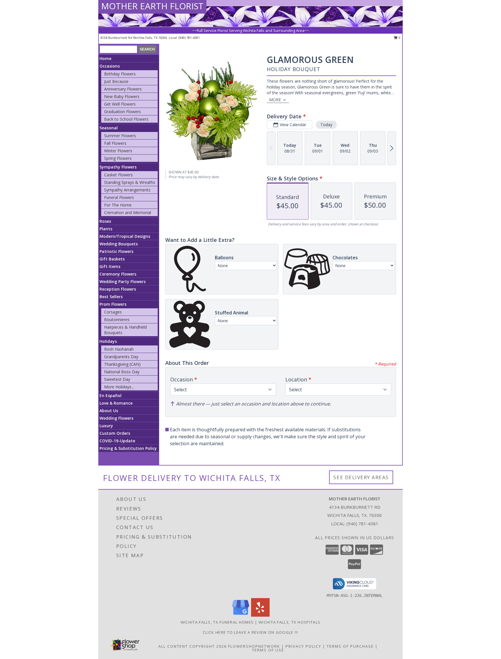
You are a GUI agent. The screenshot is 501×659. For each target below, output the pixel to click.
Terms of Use (268, 650)
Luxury (106, 425)
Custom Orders (114, 433)
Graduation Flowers (122, 111)
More (275, 99)
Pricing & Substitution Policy (128, 448)
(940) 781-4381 (189, 37)
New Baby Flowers (121, 96)
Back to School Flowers (126, 119)
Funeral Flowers (119, 197)
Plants (105, 228)
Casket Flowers (118, 175)
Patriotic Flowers (116, 251)
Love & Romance (115, 403)
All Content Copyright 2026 (192, 646)
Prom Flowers (112, 304)
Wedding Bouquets (118, 244)
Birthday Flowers (120, 74)
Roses (105, 221)
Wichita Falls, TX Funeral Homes (217, 622)
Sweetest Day (117, 379)
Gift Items (109, 266)
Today (326, 124)
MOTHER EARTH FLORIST (152, 6)
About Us (108, 410)
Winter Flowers (118, 150)
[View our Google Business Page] (240, 615)
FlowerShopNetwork (254, 646)
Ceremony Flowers (117, 274)
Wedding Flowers (116, 418)
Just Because (116, 81)
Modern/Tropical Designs (124, 236)
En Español (110, 395)
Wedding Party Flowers (122, 281)
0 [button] (399, 37)
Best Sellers (111, 296)
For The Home (118, 205)
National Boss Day (121, 371)
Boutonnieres (117, 319)
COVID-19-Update (117, 440)
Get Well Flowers (120, 104)
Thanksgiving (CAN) (122, 364)
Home (105, 58)
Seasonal (108, 128)
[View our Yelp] (260, 615)
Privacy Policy (303, 646)
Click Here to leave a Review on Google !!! (250, 632)
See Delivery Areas (361, 477)
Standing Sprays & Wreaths (129, 182)
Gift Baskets (112, 259)
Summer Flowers (120, 135)
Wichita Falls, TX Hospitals (289, 622)
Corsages (113, 312)
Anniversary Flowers (123, 89)
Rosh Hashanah (119, 349)
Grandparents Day (121, 356)
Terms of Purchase (350, 646)
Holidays (108, 341)
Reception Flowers (117, 289)
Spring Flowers (118, 158)
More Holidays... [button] (119, 387)
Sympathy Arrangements (127, 190)
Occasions (109, 66)
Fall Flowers (115, 143)
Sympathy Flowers (118, 167)
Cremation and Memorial (127, 212)
